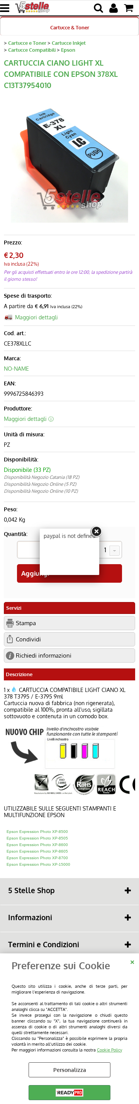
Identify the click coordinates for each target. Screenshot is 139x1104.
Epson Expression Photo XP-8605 (37, 851)
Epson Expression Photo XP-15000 (38, 864)
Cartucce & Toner (69, 27)
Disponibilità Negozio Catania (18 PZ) (42, 477)
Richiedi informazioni (43, 655)
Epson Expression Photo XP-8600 (37, 845)
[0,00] (129, 8)
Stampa (26, 623)
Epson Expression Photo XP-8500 (37, 831)
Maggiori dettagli (36, 317)
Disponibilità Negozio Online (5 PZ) (40, 484)
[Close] (96, 532)
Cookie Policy (109, 1050)
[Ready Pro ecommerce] (69, 1093)
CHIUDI (132, 961)
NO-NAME (16, 368)
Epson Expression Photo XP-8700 (37, 858)
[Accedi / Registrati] (114, 8)
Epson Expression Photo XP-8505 (37, 838)
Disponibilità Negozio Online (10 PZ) (41, 491)
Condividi (28, 639)
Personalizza (69, 1070)
